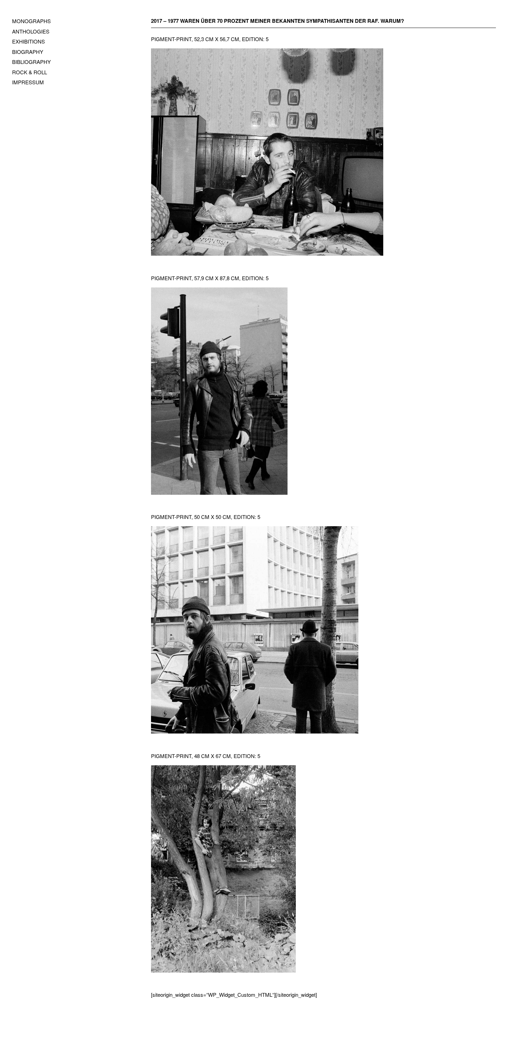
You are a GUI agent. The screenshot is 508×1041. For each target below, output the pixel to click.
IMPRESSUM (28, 82)
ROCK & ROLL (29, 72)
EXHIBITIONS (28, 41)
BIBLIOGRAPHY (31, 61)
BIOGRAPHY (27, 51)
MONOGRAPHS (31, 21)
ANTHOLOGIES (30, 31)
